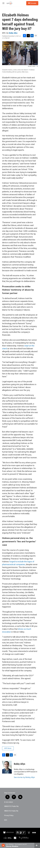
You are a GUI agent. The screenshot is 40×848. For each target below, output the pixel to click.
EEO (5, 820)
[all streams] (37, 845)
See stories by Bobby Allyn (24, 777)
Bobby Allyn (13, 33)
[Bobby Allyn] (7, 767)
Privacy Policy (8, 815)
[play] (3, 845)
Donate (33, 3)
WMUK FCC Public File (11, 806)
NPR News (7, 748)
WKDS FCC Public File (11, 811)
